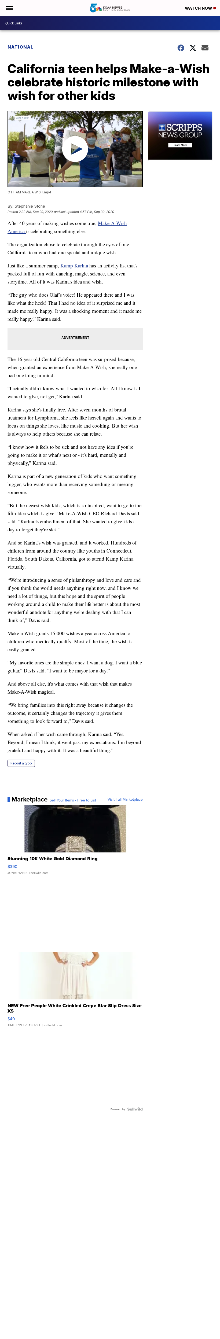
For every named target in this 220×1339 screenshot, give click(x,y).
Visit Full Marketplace (125, 799)
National (20, 47)
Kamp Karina (74, 265)
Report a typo (21, 763)
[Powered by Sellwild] (135, 1109)
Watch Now (199, 8)
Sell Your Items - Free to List (73, 800)
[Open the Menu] (9, 8)
